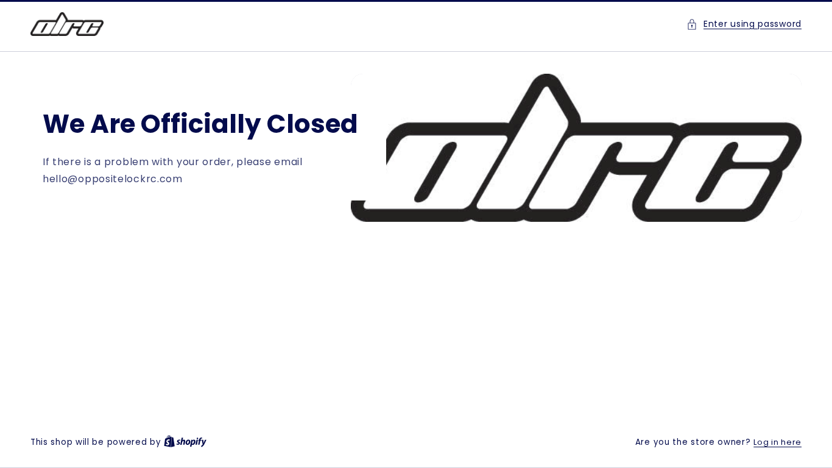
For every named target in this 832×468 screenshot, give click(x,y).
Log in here (777, 442)
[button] (744, 24)
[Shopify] (185, 442)
